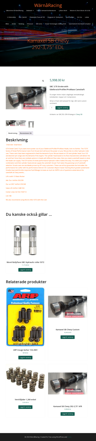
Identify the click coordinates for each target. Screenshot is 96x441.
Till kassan (30, 24)
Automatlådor (70, 17)
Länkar (87, 17)
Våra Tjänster (23, 17)
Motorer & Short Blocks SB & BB (80, 10)
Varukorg (21, 24)
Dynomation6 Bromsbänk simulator (80, 24)
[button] (43, 81)
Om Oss (79, 17)
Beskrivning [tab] (12, 133)
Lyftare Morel (63, 10)
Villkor (7, 24)
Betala (14, 24)
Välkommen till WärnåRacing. (15, 10)
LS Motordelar (11, 17)
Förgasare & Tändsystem (55, 17)
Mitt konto (39, 24)
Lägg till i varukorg (62, 108)
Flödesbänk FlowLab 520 (37, 17)
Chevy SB (79, 114)
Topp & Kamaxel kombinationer (46, 10)
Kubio (69, 437)
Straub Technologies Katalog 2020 (55, 24)
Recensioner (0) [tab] (26, 133)
